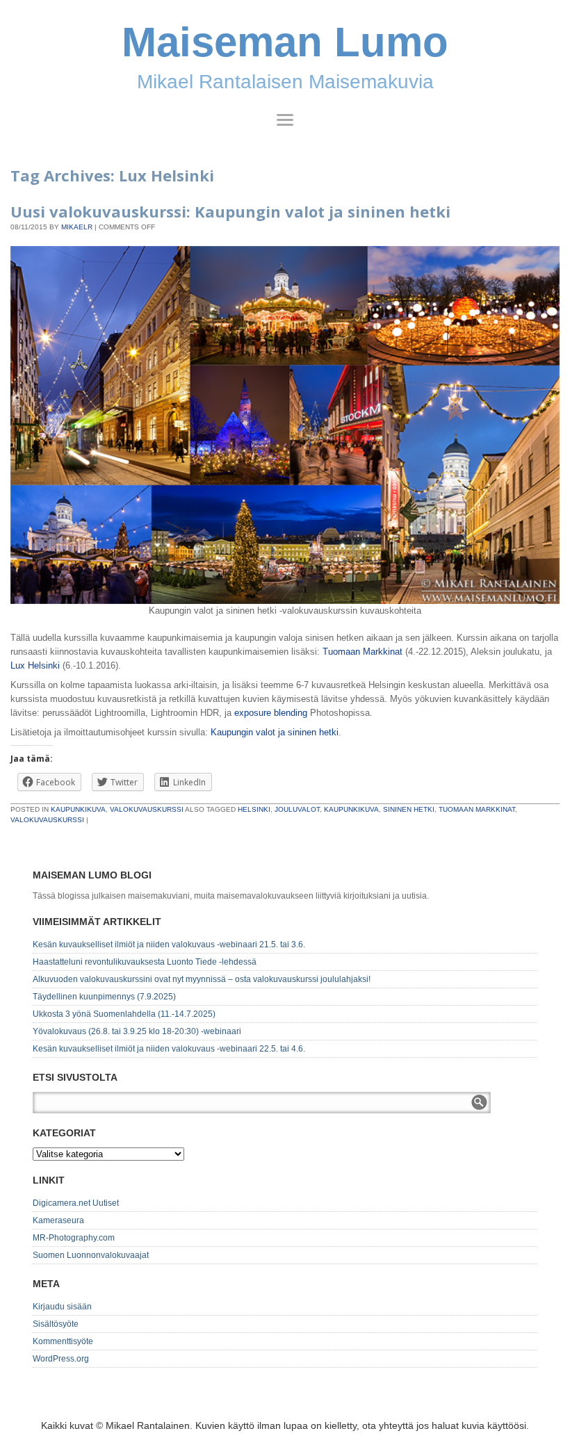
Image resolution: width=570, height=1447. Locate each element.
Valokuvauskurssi (147, 809)
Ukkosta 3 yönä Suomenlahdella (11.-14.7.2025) (124, 1014)
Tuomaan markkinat (477, 809)
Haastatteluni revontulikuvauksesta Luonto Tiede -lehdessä (144, 962)
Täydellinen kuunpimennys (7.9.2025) (104, 997)
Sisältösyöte (56, 1324)
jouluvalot (297, 809)
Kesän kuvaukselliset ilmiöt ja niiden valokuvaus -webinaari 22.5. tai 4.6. (169, 1049)
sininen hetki (408, 809)
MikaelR (76, 227)
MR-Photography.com (74, 1238)
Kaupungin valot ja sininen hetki (275, 732)
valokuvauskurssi (47, 820)
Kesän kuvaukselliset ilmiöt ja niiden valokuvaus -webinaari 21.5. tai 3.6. (169, 944)
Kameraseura (58, 1220)
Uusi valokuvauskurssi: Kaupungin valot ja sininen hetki (230, 211)
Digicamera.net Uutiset (76, 1203)
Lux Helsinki (35, 665)
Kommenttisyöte (63, 1341)
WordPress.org (61, 1359)
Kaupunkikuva (78, 809)
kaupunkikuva (351, 809)
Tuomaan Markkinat (362, 651)
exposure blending (270, 713)
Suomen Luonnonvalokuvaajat (91, 1255)
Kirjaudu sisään (62, 1306)
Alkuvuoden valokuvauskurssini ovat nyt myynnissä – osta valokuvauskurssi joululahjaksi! (201, 979)
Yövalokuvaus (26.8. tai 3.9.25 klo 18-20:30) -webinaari (137, 1031)
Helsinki (254, 809)
